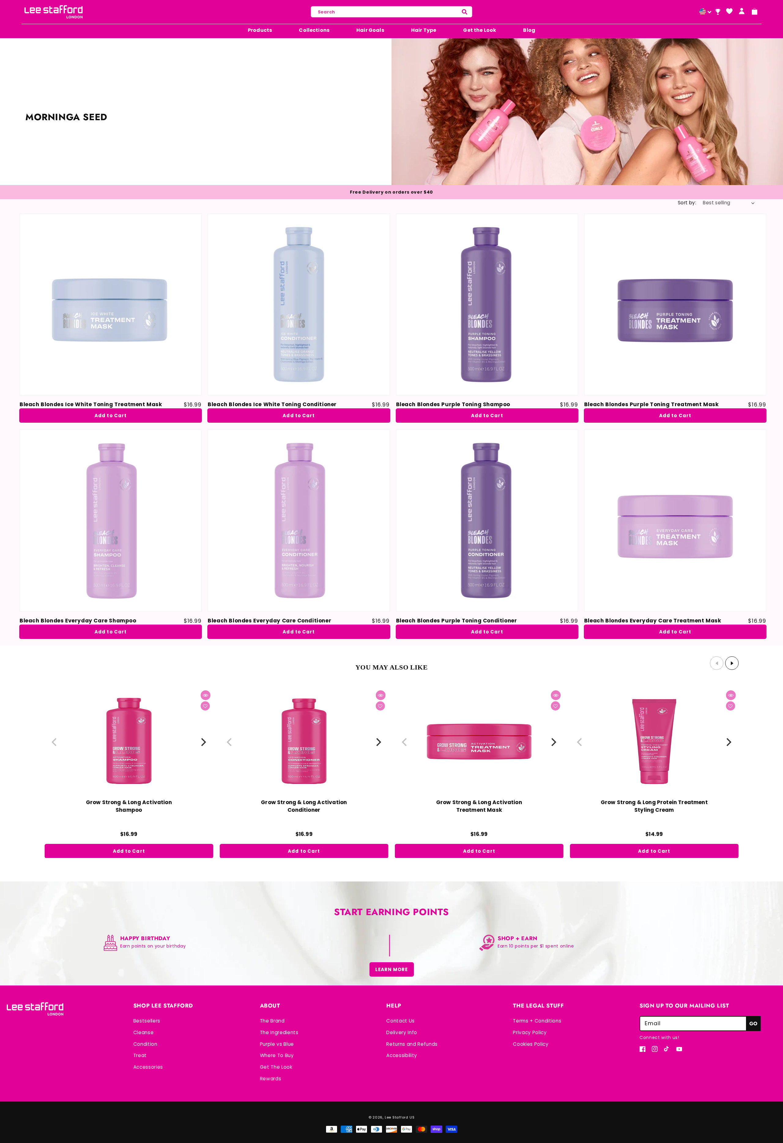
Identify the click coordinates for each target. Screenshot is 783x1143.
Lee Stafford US (400, 1117)
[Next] (203, 742)
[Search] (464, 11)
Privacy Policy (530, 1032)
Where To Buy (277, 1055)
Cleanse (143, 1032)
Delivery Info (401, 1032)
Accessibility (401, 1055)
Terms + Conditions (537, 1021)
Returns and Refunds (412, 1044)
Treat (140, 1055)
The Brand (272, 1021)
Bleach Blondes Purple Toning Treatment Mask (651, 404)
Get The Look (276, 1067)
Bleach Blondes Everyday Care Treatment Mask (652, 620)
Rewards (270, 1078)
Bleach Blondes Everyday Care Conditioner (269, 620)
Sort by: (687, 202)
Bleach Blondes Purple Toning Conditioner (456, 620)
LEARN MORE (391, 969)
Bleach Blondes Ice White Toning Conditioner (272, 404)
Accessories (148, 1067)
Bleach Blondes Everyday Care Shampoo (78, 620)
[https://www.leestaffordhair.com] (704, 12)
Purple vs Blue (277, 1044)
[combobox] (391, 11)
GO (753, 1023)
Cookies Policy (530, 1044)
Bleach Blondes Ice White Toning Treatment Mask (91, 404)
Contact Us (400, 1021)
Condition (145, 1044)
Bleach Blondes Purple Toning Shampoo (453, 404)
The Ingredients (279, 1032)
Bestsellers (146, 1021)
